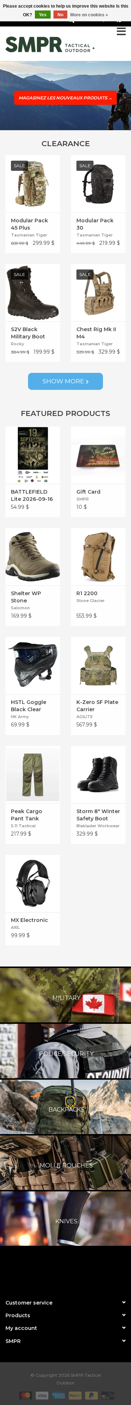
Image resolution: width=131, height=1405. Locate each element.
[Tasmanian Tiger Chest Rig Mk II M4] (98, 292)
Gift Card (88, 492)
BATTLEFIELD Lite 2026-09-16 (32, 495)
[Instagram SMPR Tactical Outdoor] (78, 1271)
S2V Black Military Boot (28, 333)
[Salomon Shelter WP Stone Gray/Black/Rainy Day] (32, 556)
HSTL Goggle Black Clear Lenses (28, 706)
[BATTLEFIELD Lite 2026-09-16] (32, 455)
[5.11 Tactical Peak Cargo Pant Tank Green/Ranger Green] (32, 774)
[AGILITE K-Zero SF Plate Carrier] (98, 665)
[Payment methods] (25, 1395)
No (60, 14)
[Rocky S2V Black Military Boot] (32, 292)
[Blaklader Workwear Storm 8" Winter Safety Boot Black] (98, 774)
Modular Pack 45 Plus (29, 224)
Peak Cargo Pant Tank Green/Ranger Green (30, 815)
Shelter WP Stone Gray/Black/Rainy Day (33, 597)
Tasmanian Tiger (29, 235)
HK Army (20, 716)
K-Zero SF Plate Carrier (97, 706)
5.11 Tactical (23, 825)
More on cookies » (89, 14)
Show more (63, 381)
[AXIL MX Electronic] (32, 883)
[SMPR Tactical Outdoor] (50, 44)
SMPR (82, 499)
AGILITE (84, 716)
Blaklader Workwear (98, 825)
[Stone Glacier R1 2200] (98, 556)
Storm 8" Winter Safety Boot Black (98, 815)
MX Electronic (29, 920)
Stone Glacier (90, 600)
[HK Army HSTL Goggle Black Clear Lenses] (32, 665)
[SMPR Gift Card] (98, 455)
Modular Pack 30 (95, 224)
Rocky (17, 343)
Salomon (20, 607)
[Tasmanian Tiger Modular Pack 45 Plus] (32, 184)
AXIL (15, 927)
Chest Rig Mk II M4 (96, 333)
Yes (43, 14)
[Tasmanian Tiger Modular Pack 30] (98, 184)
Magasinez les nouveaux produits (65, 97)
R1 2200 (87, 593)
